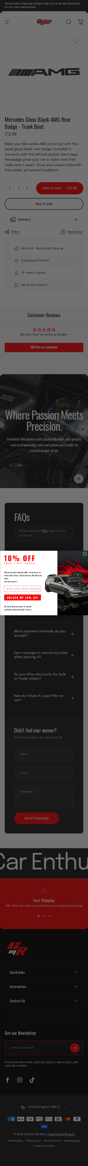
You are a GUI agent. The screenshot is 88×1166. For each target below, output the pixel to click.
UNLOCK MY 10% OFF (22, 597)
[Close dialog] (85, 554)
